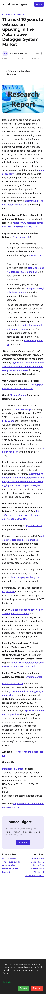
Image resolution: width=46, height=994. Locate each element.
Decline (36, 988)
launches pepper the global (25, 577)
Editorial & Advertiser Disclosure (18, 72)
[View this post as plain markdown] (37, 53)
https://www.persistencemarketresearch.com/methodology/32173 (22, 515)
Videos (39, 4)
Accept (23, 988)
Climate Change (18, 395)
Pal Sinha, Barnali (18, 53)
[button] (3, 4)
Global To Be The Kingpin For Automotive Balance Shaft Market (11, 865)
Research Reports (13, 14)
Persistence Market (12, 683)
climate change (23, 409)
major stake (8, 591)
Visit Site (23, 842)
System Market (21, 237)
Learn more (9, 982)
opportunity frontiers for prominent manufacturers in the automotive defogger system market (22, 366)
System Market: (34, 525)
